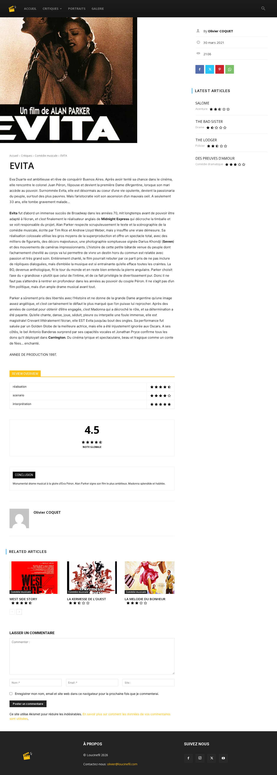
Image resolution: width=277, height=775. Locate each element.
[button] (263, 9)
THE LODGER (206, 140)
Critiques (50, 8)
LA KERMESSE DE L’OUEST (86, 599)
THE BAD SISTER (209, 121)
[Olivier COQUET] (19, 518)
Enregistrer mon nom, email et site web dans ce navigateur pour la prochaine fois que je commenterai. (87, 693)
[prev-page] (12, 612)
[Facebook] (199, 69)
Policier (200, 145)
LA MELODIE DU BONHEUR (145, 599)
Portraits (76, 8)
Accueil (30, 8)
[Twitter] (209, 69)
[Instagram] (200, 758)
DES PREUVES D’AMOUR (215, 158)
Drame (199, 127)
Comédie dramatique (209, 164)
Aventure (201, 108)
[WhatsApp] (229, 69)
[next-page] (19, 612)
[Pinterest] (219, 69)
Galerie (98, 8)
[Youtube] (223, 758)
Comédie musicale (46, 156)
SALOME (202, 103)
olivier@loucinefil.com (122, 764)
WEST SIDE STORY (23, 599)
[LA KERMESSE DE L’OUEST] (92, 577)
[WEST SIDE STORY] (34, 577)
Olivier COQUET (47, 512)
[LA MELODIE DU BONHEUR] (149, 577)
